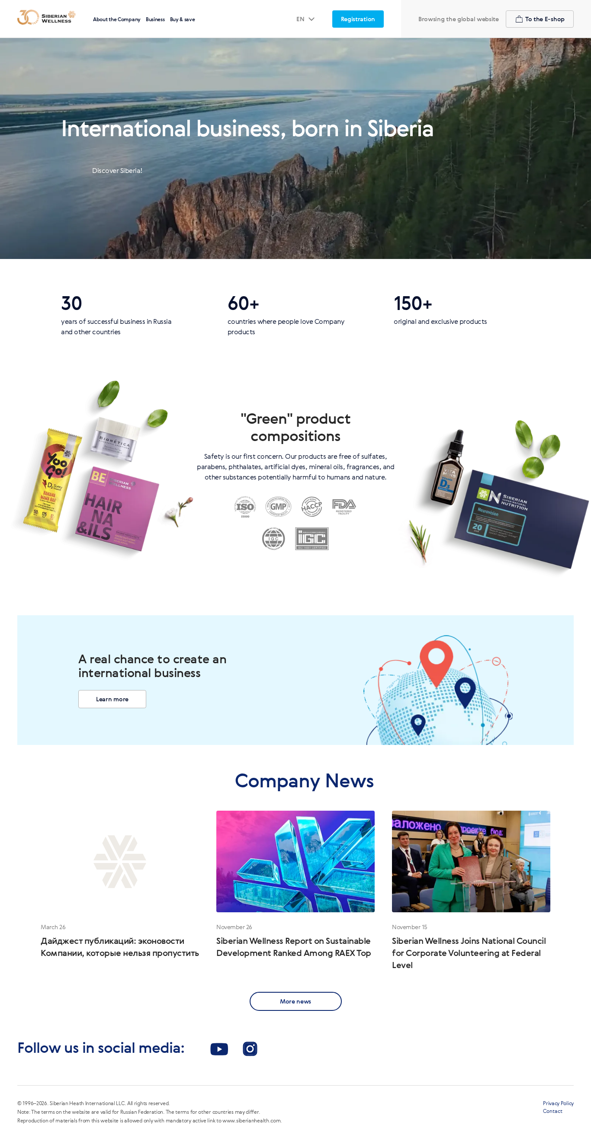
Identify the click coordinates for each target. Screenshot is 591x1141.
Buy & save (182, 19)
